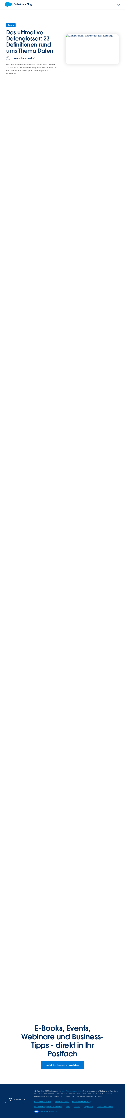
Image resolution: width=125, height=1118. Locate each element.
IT (6, 955)
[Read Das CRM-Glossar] (21, 593)
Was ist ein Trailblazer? (47, 326)
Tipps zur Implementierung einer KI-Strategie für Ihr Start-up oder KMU (93, 986)
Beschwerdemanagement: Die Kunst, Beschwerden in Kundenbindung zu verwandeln (21, 239)
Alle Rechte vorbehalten (72, 1091)
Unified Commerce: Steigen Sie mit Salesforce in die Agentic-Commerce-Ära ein (31, 930)
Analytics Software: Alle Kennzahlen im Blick (60, 679)
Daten (11, 25)
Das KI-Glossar (13, 817)
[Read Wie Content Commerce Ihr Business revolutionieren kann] (103, 142)
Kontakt (77, 1106)
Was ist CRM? (12, 677)
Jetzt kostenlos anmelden (62, 1065)
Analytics (51, 671)
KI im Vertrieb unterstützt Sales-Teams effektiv (33, 163)
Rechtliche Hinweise (42, 1101)
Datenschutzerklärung (81, 1101)
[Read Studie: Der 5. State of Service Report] (93, 794)
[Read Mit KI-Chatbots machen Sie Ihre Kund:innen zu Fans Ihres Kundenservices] (32, 405)
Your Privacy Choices (48, 1111)
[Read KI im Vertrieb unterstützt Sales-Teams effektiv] (42, 130)
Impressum (88, 1106)
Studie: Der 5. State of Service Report (89, 817)
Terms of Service (62, 1101)
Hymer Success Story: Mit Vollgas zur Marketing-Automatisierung (93, 903)
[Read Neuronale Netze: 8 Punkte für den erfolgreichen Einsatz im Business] (103, 656)
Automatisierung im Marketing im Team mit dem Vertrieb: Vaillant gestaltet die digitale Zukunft (90, 925)
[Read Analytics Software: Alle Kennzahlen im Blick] (62, 656)
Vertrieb (9, 157)
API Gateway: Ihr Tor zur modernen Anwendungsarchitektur (24, 964)
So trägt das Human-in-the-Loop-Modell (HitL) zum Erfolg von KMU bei (92, 964)
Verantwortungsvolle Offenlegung (48, 1106)
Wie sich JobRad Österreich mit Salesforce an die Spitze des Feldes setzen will (61, 239)
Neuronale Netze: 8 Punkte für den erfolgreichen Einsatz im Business (103, 681)
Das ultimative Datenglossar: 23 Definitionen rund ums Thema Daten (29, 41)
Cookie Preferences (105, 1106)
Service (9, 227)
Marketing (93, 227)
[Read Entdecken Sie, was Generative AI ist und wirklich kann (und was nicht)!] (93, 405)
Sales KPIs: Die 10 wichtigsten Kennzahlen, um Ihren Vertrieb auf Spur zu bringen (60, 310)
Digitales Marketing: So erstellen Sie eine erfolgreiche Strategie (57, 293)
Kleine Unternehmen (77, 955)
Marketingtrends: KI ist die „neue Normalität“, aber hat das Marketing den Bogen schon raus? (103, 239)
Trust (68, 1106)
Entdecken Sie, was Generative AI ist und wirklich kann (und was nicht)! (92, 430)
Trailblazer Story (55, 227)
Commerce (93, 157)
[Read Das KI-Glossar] (32, 794)
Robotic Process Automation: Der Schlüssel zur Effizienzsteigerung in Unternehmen (30, 986)
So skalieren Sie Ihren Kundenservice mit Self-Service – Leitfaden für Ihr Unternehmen (80, 616)
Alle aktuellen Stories (105, 729)
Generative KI (94, 671)
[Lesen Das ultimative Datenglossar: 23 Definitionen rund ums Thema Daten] (92, 49)
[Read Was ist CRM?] (21, 656)
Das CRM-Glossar (15, 614)
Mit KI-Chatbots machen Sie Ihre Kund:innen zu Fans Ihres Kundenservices (31, 430)
